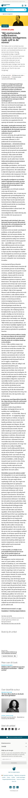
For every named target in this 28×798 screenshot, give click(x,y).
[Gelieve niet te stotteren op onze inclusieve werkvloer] (6, 641)
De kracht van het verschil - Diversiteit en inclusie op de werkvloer (12, 717)
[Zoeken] (25, 9)
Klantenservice (5, 743)
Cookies (13, 777)
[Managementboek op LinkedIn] (10, 787)
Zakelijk (3, 746)
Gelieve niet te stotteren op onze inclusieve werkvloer (9, 652)
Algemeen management (8, 13)
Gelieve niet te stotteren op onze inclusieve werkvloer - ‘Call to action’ (13, 668)
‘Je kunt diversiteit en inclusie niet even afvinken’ (12, 694)
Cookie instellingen (20, 777)
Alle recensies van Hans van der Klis (10, 623)
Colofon (4, 777)
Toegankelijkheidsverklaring (8, 779)
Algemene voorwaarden (20, 775)
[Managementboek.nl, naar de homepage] (5, 6)
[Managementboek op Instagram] (17, 787)
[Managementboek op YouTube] (14, 787)
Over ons (14, 781)
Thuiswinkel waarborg (8, 775)
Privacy (8, 777)
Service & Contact (21, 779)
